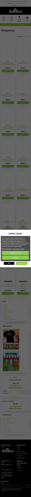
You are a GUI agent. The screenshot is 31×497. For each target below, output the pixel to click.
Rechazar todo (15, 253)
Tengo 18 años (22, 263)
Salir (9, 263)
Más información (7, 249)
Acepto (15, 258)
